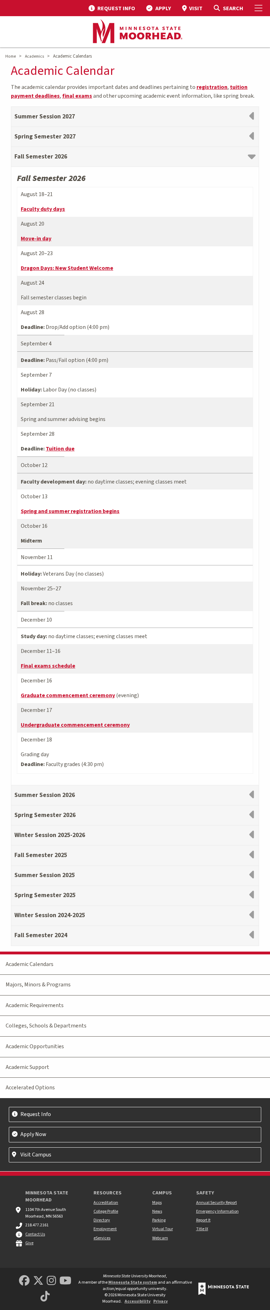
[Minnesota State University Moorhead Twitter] (38, 1281)
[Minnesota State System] (223, 1289)
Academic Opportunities (35, 1046)
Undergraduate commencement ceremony (75, 725)
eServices (102, 1238)
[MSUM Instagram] (51, 1281)
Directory (102, 1220)
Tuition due (60, 449)
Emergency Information (217, 1211)
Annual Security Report (216, 1203)
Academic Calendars (29, 964)
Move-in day (36, 238)
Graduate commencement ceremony (68, 695)
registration (212, 87)
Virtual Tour (162, 1229)
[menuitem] (112, 8)
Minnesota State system (132, 1282)
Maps (157, 1203)
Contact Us (35, 1234)
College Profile (106, 1211)
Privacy (160, 1301)
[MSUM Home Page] (135, 32)
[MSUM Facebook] (24, 1281)
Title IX (202, 1229)
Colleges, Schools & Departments (46, 1026)
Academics (34, 56)
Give (29, 1243)
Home (10, 56)
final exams (77, 96)
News (157, 1211)
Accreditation (106, 1203)
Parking (159, 1220)
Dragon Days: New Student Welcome (67, 268)
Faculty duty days (43, 209)
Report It (203, 1220)
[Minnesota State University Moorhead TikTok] (45, 1296)
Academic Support (27, 1067)
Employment (105, 1229)
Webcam (160, 1238)
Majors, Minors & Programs (38, 984)
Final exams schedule (48, 666)
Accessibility (137, 1301)
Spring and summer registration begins (70, 511)
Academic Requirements (35, 1005)
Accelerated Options (30, 1087)
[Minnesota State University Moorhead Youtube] (65, 1281)
